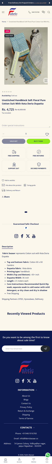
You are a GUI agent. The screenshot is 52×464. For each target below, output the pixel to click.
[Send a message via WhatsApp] (48, 455)
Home (4, 22)
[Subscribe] (45, 349)
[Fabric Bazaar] (13, 12)
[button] (2, 3)
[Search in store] (48, 12)
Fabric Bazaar (29, 455)
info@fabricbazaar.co (29, 438)
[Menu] (3, 12)
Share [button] (7, 196)
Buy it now (38, 141)
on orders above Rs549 (39, 3)
